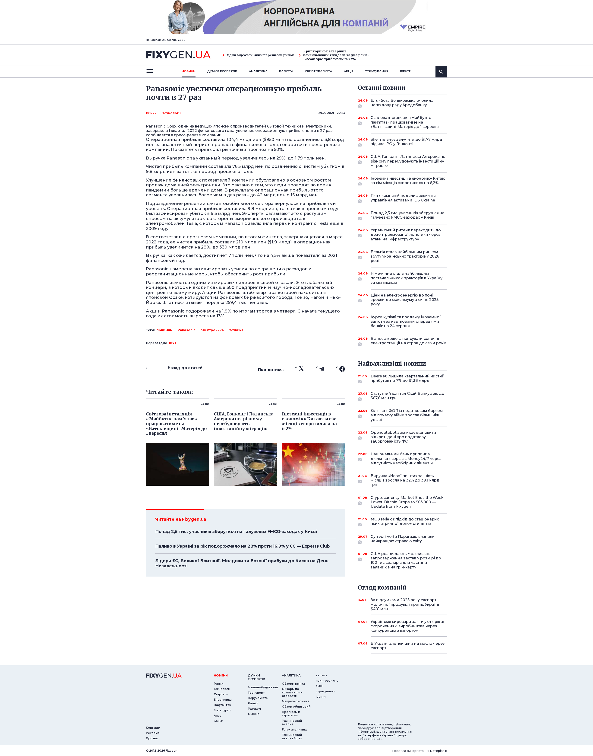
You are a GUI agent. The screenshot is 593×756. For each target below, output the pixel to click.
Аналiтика (258, 71)
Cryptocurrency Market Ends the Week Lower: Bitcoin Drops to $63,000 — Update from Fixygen (407, 502)
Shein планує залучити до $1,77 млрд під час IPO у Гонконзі (406, 141)
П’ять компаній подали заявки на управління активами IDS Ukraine (403, 197)
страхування (376, 71)
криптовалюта (318, 71)
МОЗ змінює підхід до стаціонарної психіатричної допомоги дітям (406, 521)
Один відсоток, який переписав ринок (260, 55)
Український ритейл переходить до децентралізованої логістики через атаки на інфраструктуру (406, 234)
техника (236, 330)
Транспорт (256, 692)
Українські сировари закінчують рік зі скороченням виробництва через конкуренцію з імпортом (407, 626)
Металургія (222, 710)
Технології (171, 113)
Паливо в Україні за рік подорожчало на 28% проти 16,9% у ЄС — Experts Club (242, 546)
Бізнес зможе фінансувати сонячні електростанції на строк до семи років (408, 340)
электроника (212, 330)
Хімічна (253, 714)
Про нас (152, 738)
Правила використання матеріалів (419, 751)
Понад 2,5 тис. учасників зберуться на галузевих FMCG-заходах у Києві (236, 531)
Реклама (153, 733)
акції (348, 71)
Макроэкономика (295, 701)
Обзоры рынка (293, 683)
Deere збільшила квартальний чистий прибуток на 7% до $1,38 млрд (408, 378)
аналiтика (291, 675)
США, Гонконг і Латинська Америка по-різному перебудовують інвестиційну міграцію (409, 161)
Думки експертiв (222, 71)
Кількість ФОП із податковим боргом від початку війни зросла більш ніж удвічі (407, 415)
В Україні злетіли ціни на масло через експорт (408, 645)
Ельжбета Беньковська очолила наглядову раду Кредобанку (402, 102)
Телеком (254, 708)
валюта (286, 71)
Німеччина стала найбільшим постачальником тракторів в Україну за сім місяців (406, 277)
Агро (217, 715)
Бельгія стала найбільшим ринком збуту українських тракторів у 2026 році (405, 256)
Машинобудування (263, 687)
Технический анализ (292, 722)
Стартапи (221, 694)
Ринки (151, 113)
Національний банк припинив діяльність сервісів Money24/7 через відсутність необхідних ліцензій (406, 458)
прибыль (164, 330)
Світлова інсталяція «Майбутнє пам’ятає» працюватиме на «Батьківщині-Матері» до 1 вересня (405, 122)
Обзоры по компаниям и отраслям (292, 692)
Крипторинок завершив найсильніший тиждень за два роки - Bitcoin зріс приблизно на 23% (336, 55)
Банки (218, 721)
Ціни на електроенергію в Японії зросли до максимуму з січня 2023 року (405, 299)
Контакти (153, 727)
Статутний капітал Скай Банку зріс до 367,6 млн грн (407, 395)
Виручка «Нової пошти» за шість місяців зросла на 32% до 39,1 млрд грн (405, 480)
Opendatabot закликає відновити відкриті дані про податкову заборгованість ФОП (403, 436)
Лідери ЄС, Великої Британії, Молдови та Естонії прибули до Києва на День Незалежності (241, 563)
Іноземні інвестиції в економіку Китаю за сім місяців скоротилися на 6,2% (408, 180)
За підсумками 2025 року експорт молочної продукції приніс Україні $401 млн (405, 604)
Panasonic (186, 330)
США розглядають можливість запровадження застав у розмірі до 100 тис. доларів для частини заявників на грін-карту (406, 560)
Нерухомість (258, 698)
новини (189, 71)
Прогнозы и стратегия (291, 713)
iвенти (405, 71)
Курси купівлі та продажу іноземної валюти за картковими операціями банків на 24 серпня (406, 321)
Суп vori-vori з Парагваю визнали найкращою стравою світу (403, 538)
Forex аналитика (295, 729)
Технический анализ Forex (292, 736)
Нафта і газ (222, 705)
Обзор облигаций (296, 706)
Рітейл (253, 703)
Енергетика (223, 699)
